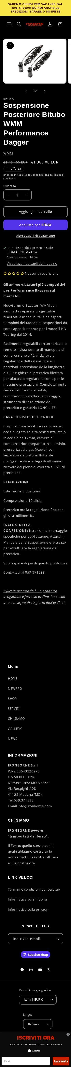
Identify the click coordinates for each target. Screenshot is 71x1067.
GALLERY (15, 729)
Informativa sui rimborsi (27, 899)
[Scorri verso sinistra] (26, 91)
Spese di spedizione (36, 174)
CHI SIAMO (16, 718)
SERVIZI (14, 708)
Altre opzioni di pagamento (35, 235)
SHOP (12, 698)
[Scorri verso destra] (44, 91)
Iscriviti (61, 1061)
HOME (13, 678)
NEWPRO (15, 688)
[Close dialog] (68, 1034)
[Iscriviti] (58, 938)
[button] (9, 24)
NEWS (12, 738)
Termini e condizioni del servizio (34, 889)
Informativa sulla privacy (28, 909)
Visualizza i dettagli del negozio (32, 263)
